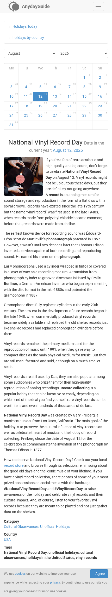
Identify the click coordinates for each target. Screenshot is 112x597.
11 (28, 95)
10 (13, 95)
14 (71, 95)
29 (86, 114)
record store (13, 465)
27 (57, 114)
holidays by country (28, 37)
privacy (55, 582)
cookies (20, 574)
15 (86, 95)
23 (102, 105)
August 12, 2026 (68, 150)
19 (42, 105)
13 (57, 95)
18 (28, 105)
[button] (98, 6)
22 (86, 105)
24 (13, 114)
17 (13, 105)
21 (71, 105)
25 (28, 114)
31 (13, 124)
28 (71, 114)
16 (102, 95)
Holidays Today (25, 26)
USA (7, 539)
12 (42, 95)
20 (57, 105)
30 (102, 114)
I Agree (99, 574)
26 (42, 114)
